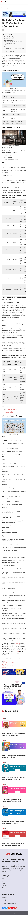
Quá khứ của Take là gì (9, 38)
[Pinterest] (12, 907)
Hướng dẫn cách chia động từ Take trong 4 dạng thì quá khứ (14, 49)
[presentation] (14, 724)
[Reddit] (9, 907)
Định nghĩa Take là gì (9, 36)
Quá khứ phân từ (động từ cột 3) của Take (13, 45)
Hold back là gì (9, 412)
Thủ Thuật (4, 885)
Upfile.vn (17, 643)
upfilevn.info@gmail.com (10, 903)
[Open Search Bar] (19, 2)
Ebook (3, 883)
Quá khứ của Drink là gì (11, 409)
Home (2, 8)
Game (3, 881)
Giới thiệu (4, 897)
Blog (7, 8)
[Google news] (15, 907)
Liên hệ (4, 900)
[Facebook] (3, 907)
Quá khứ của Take (10, 40)
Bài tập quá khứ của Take (10, 51)
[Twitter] (6, 907)
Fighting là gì (8, 411)
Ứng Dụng (4, 890)
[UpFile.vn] (4, 2)
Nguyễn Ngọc (7, 30)
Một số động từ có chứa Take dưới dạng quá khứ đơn (14, 42)
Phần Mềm (5, 879)
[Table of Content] (24, 35)
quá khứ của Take (9, 61)
